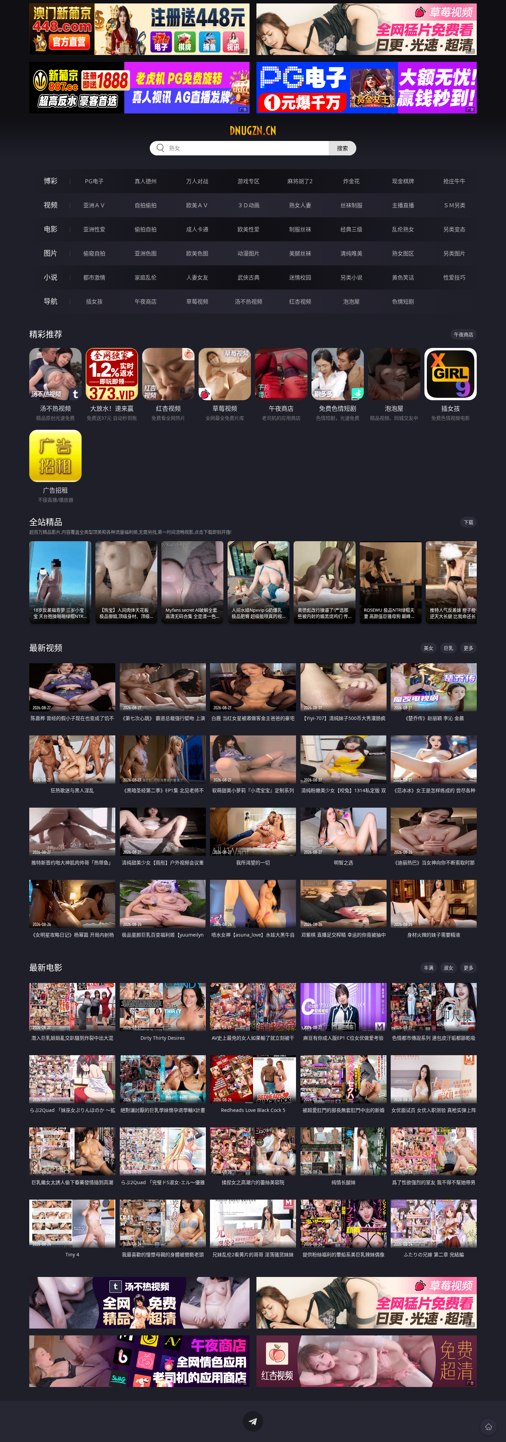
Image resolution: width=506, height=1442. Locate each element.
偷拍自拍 (146, 229)
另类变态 (454, 229)
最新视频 (45, 647)
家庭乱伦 (146, 277)
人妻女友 (197, 277)
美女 (428, 648)
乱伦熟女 (403, 229)
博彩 (50, 181)
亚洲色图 (146, 253)
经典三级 (351, 229)
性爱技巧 (454, 277)
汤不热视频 (248, 301)
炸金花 (351, 181)
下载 (468, 522)
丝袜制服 (351, 205)
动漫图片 (249, 253)
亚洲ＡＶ (94, 205)
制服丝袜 (300, 229)
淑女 (448, 967)
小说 (50, 277)
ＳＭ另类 (454, 205)
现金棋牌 (403, 181)
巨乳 (448, 648)
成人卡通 (197, 229)
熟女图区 (403, 253)
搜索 (342, 148)
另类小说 (351, 277)
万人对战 (197, 181)
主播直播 (403, 205)
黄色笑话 (403, 277)
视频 (50, 205)
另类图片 (454, 253)
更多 (468, 648)
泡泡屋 (351, 301)
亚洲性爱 (94, 229)
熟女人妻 (300, 205)
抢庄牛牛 (454, 181)
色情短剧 (403, 301)
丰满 (428, 967)
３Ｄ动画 (249, 205)
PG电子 (94, 181)
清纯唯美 (351, 253)
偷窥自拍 (94, 253)
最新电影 (45, 967)
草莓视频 (197, 301)
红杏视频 (300, 301)
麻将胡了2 (300, 181)
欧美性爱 (249, 229)
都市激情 (94, 277)
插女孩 (94, 301)
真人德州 (146, 181)
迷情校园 (300, 277)
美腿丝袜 (300, 253)
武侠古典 (249, 277)
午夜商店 (146, 301)
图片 (50, 253)
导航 (50, 301)
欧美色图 (197, 253)
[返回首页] (488, 1427)
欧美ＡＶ (197, 205)
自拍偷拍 (146, 205)
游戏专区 (249, 181)
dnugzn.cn (253, 131)
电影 (50, 229)
